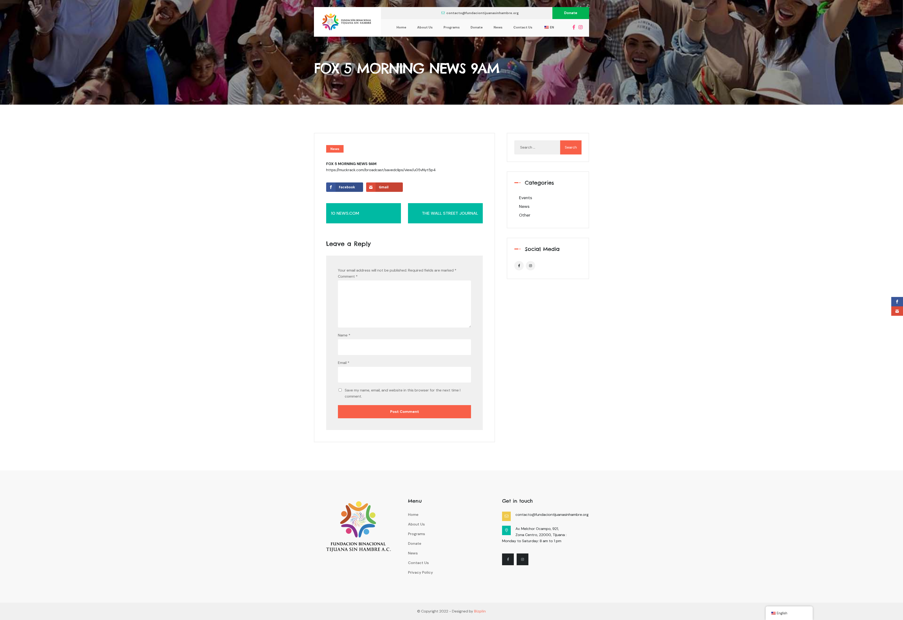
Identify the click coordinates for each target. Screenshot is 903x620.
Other (525, 215)
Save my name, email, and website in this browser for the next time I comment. (402, 393)
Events (525, 198)
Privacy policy (420, 572)
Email (343, 362)
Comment (348, 276)
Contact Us (522, 27)
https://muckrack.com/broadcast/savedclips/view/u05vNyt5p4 (381, 169)
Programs (452, 27)
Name (344, 335)
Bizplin (480, 611)
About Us (425, 27)
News (498, 27)
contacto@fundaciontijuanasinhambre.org (482, 13)
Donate (570, 13)
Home (401, 27)
